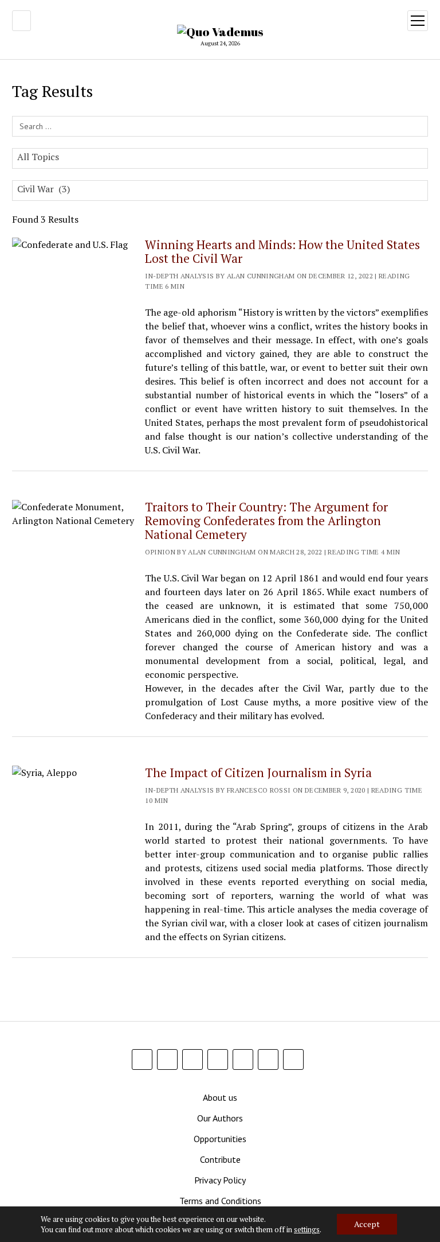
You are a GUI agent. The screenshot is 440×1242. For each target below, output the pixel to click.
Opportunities (220, 1138)
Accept (367, 1223)
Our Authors (220, 1118)
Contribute (220, 1159)
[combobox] (219, 158)
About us (220, 1097)
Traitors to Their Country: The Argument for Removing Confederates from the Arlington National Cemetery (266, 520)
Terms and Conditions (220, 1200)
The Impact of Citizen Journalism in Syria (258, 772)
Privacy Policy (220, 1180)
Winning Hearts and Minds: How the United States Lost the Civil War (282, 251)
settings (307, 1229)
